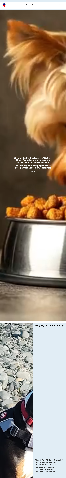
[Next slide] (63, 1)
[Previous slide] (2, 1)
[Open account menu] (61, 5)
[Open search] (59, 5)
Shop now (33, 171)
